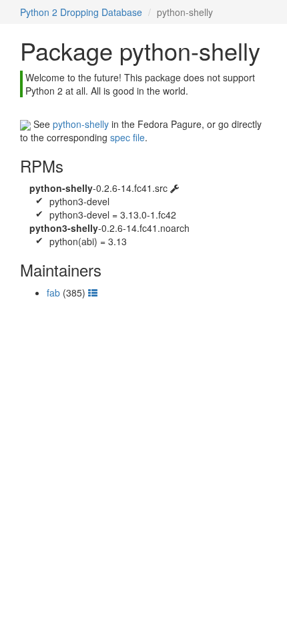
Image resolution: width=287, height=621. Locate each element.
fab (53, 292)
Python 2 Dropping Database (81, 12)
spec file (127, 137)
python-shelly (81, 124)
